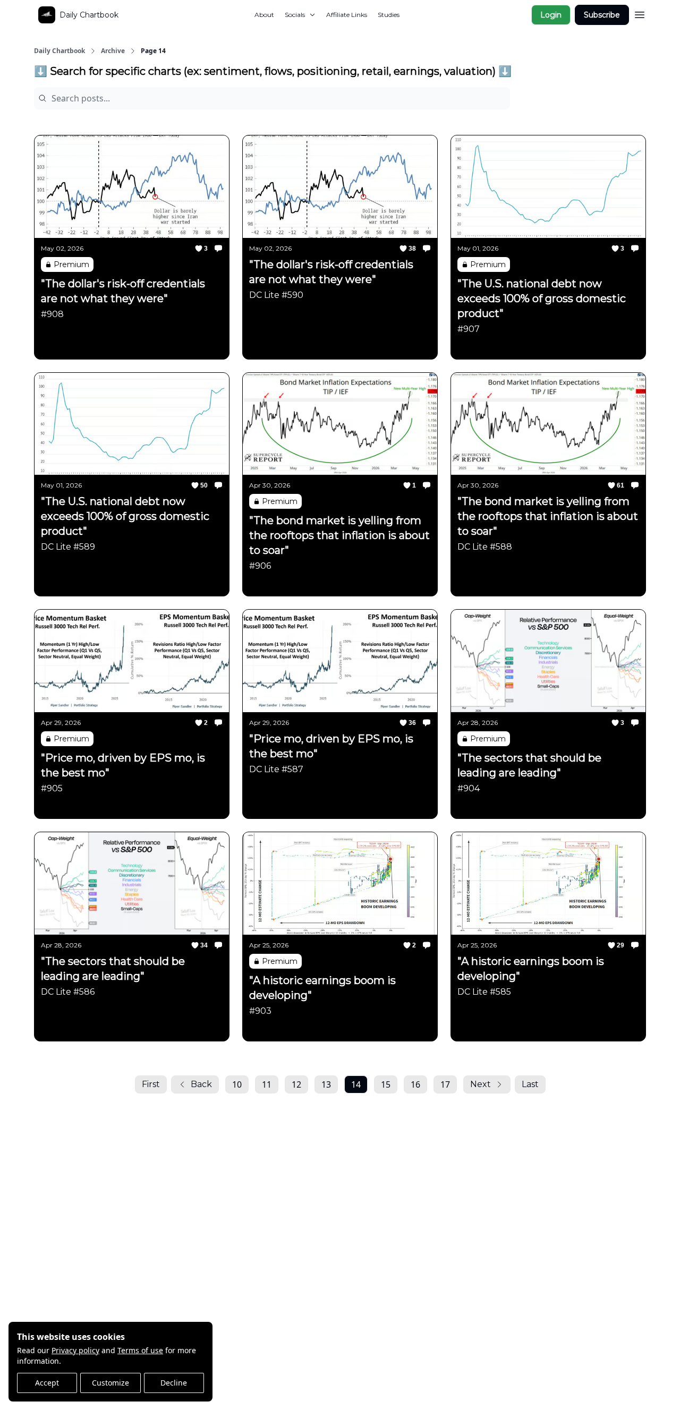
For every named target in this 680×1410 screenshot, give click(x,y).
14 (356, 1084)
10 (237, 1084)
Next (480, 1084)
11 (266, 1084)
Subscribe (602, 15)
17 (445, 1084)
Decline (173, 1383)
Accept (47, 1383)
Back (201, 1084)
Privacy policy (75, 1350)
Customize (110, 1383)
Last (530, 1084)
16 (415, 1084)
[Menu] (639, 13)
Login (551, 15)
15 (385, 1084)
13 (326, 1084)
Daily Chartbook (59, 51)
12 (296, 1084)
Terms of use (140, 1350)
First (151, 1084)
